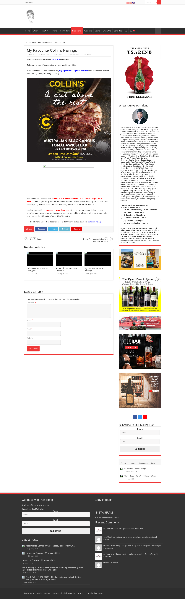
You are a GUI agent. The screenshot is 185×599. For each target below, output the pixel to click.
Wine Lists (88, 31)
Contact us (118, 31)
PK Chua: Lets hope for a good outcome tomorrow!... (123, 529)
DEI (131, 31)
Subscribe (139, 448)
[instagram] (140, 2)
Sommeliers (65, 31)
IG (126, 31)
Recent (123, 463)
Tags (153, 463)
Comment (31, 303)
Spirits (97, 31)
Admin (31, 55)
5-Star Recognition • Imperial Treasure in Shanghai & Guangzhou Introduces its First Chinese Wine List (52, 568)
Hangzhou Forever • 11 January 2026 (43, 553)
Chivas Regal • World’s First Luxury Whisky (140, 476)
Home (27, 31)
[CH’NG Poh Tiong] (30, 15)
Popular (133, 463)
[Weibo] (143, 2)
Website (30, 338)
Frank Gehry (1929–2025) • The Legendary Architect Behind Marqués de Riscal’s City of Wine (53, 578)
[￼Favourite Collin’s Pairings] (121, 469)
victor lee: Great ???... (111, 563)
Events (55, 31)
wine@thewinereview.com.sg (38, 505)
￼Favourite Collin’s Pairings (135, 469)
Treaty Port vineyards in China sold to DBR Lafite (95, 239)
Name (30, 320)
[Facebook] (137, 2)
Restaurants (76, 31)
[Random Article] (158, 31)
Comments (143, 463)
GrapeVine (107, 31)
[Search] (159, 2)
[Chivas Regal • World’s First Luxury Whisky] (121, 476)
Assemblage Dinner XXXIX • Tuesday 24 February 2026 (51, 546)
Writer (35, 31)
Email (29, 329)
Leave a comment (73, 55)
